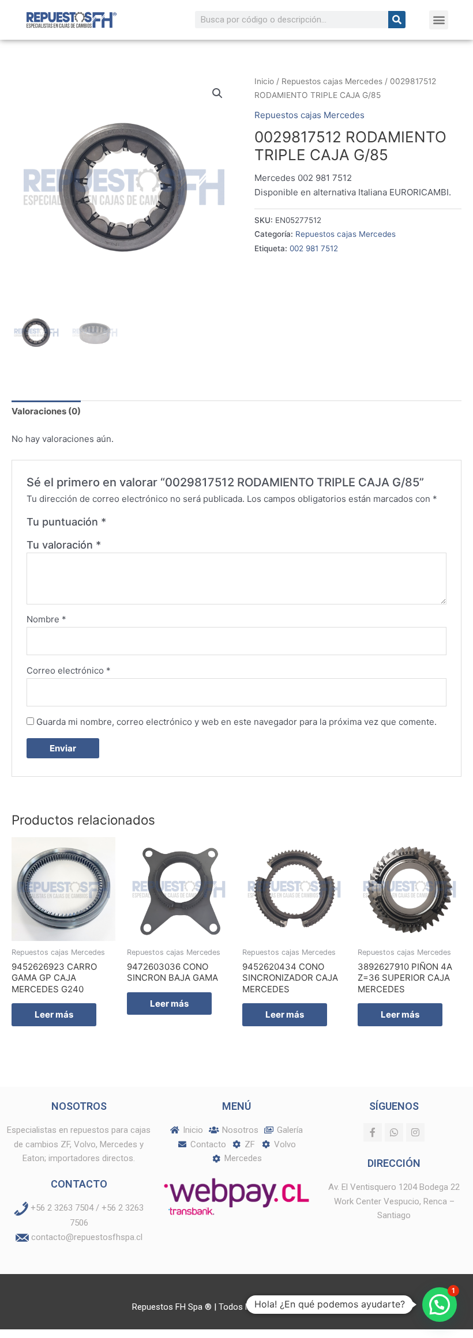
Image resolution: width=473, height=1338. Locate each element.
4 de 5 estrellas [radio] (154, 525)
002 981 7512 (314, 248)
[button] (438, 19)
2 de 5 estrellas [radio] (129, 525)
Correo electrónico (69, 670)
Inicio (264, 81)
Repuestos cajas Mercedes (331, 81)
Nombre (46, 619)
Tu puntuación (66, 522)
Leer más (54, 1014)
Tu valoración (64, 545)
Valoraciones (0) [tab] (46, 411)
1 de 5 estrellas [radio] (116, 525)
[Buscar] (397, 19)
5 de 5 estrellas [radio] (167, 525)
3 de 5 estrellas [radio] (142, 525)
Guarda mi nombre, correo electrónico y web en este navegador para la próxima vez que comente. (236, 721)
